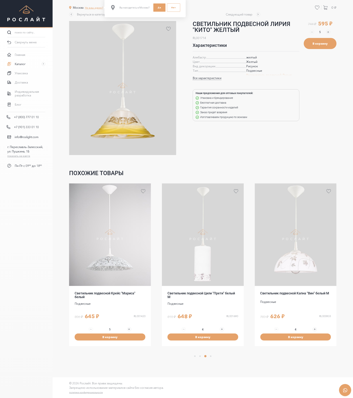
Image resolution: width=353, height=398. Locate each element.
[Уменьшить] (312, 32)
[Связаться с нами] (345, 390)
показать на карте (18, 156)
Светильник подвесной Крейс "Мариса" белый (105, 295)
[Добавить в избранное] (168, 29)
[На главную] (26, 14)
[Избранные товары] (317, 7)
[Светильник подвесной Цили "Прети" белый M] (203, 234)
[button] (89, 14)
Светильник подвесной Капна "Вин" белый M (294, 293)
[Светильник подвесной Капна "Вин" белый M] (295, 234)
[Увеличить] (328, 32)
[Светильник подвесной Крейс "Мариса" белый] (110, 234)
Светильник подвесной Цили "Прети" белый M (201, 295)
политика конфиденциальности (86, 392)
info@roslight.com (26, 137)
